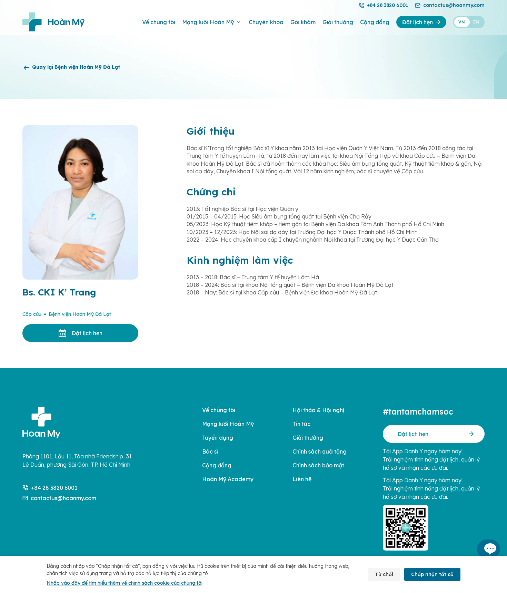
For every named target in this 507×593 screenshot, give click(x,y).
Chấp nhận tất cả (432, 574)
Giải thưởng (337, 22)
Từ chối (384, 574)
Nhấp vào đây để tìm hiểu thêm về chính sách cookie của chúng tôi (124, 583)
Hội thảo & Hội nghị (318, 410)
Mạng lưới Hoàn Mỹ (208, 22)
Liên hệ (301, 479)
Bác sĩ (210, 451)
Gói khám (303, 22)
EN (476, 22)
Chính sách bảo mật (318, 465)
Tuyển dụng (217, 437)
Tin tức (301, 423)
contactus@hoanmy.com (454, 5)
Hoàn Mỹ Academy (228, 479)
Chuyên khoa (266, 22)
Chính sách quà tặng (319, 451)
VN (461, 22)
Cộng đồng (374, 22)
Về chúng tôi (158, 22)
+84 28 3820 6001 (387, 5)
